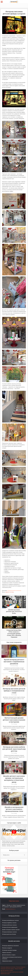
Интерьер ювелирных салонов (9, 931)
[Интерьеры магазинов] (14, 1)
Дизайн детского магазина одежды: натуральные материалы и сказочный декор (14, 779)
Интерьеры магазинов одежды (9, 950)
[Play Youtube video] (14, 831)
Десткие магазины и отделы (8, 954)
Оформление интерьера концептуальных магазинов (12, 958)
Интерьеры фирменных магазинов (10, 945)
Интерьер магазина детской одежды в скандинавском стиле (14, 691)
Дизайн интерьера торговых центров (10, 929)
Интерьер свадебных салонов (9, 922)
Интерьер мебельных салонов (9, 925)
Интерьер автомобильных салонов (10, 920)
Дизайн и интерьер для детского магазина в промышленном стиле (14, 809)
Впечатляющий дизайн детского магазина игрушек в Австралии (14, 720)
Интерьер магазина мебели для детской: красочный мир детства (14, 749)
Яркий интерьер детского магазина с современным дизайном (14, 661)
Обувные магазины (6, 952)
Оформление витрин (7, 961)
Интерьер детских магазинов (14, 590)
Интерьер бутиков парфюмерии (9, 927)
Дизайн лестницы (10, 592)
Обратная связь (14, 901)
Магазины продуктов (7, 947)
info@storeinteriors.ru (10, 909)
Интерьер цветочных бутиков (9, 934)
